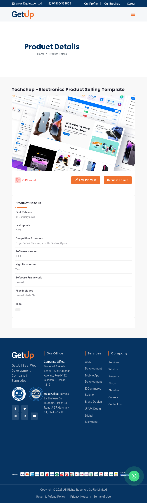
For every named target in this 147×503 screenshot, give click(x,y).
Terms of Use (102, 496)
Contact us (115, 404)
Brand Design (93, 401)
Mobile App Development (93, 378)
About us (114, 390)
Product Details (58, 54)
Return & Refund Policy (50, 496)
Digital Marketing (91, 418)
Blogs (112, 383)
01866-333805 (61, 3)
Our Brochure (112, 4)
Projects (113, 376)
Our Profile (91, 4)
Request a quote (117, 180)
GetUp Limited (98, 489)
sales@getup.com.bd (29, 3)
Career (131, 4)
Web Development (93, 365)
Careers (113, 397)
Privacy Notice (79, 496)
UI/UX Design (93, 408)
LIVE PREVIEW (87, 180)
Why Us (113, 369)
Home (40, 54)
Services (114, 362)
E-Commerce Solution (93, 391)
